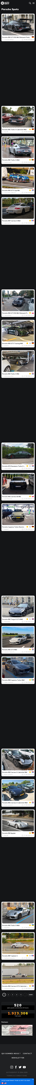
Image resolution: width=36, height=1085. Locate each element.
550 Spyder (12, 833)
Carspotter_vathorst (10, 193)
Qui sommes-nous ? (11, 1053)
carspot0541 (7, 468)
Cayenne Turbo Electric (16, 527)
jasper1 (6, 346)
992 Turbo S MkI (13, 374)
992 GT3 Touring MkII (15, 343)
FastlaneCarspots (9, 958)
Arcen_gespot (8, 774)
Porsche (5, 37)
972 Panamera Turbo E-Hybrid (18, 466)
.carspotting (7, 315)
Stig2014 (6, 928)
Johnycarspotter (8, 376)
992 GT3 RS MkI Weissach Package (20, 37)
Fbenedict (7, 621)
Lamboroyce (8, 162)
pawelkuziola (8, 499)
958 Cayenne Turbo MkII (16, 680)
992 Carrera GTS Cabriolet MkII (19, 986)
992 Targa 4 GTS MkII (15, 619)
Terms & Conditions (17, 1076)
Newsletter (18, 1058)
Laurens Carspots (9, 652)
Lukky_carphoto (8, 682)
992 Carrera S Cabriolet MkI (17, 772)
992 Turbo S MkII (14, 160)
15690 (31, 995)
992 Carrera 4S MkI (14, 497)
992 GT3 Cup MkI (14, 190)
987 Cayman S (13, 956)
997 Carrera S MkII (14, 221)
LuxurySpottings (9, 39)
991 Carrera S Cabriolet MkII (18, 803)
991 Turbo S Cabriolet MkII (17, 130)
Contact (27, 1053)
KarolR (6, 132)
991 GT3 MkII (12, 650)
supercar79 (7, 223)
